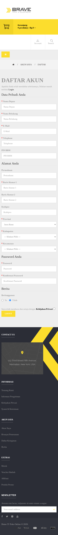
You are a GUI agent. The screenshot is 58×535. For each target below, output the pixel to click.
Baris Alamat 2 (8, 194)
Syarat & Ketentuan (10, 409)
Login (11, 89)
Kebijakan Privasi (9, 403)
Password (7, 263)
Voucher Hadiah (8, 472)
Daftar (42, 64)
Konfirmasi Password (13, 275)
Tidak (14, 300)
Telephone (7, 138)
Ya (6, 300)
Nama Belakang (10, 113)
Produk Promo (7, 484)
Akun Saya (26, 64)
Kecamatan (8, 243)
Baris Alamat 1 (10, 182)
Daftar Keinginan (8, 440)
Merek (4, 466)
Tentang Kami (7, 390)
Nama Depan (9, 101)
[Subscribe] (53, 510)
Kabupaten (8, 231)
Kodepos (5, 207)
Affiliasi (5, 478)
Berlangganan (8, 295)
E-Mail (6, 126)
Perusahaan (6, 170)
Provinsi (7, 219)
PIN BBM (5, 150)
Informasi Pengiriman (10, 396)
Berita (4, 447)
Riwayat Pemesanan (10, 434)
